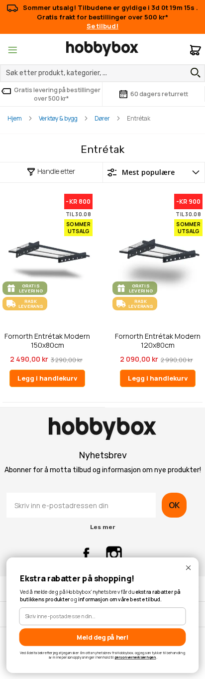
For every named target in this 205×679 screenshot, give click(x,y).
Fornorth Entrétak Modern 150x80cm (47, 340)
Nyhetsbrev (103, 455)
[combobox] (102, 73)
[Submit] (193, 73)
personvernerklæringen (135, 657)
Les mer (102, 527)
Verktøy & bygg (58, 118)
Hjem (14, 118)
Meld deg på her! (102, 637)
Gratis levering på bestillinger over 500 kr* (57, 94)
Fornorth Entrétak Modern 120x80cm (158, 340)
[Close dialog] (188, 567)
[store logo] (102, 48)
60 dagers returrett (159, 94)
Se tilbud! (102, 25)
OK (174, 505)
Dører (102, 118)
